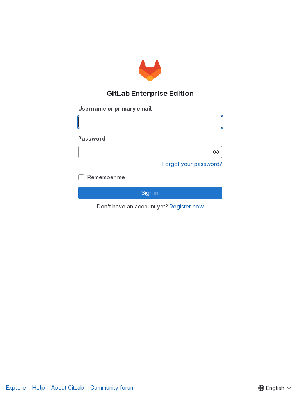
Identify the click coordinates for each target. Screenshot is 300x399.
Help (38, 387)
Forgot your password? (192, 164)
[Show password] (216, 152)
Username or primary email (115, 108)
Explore (16, 387)
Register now (187, 206)
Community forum (112, 387)
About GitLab (67, 387)
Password (91, 138)
